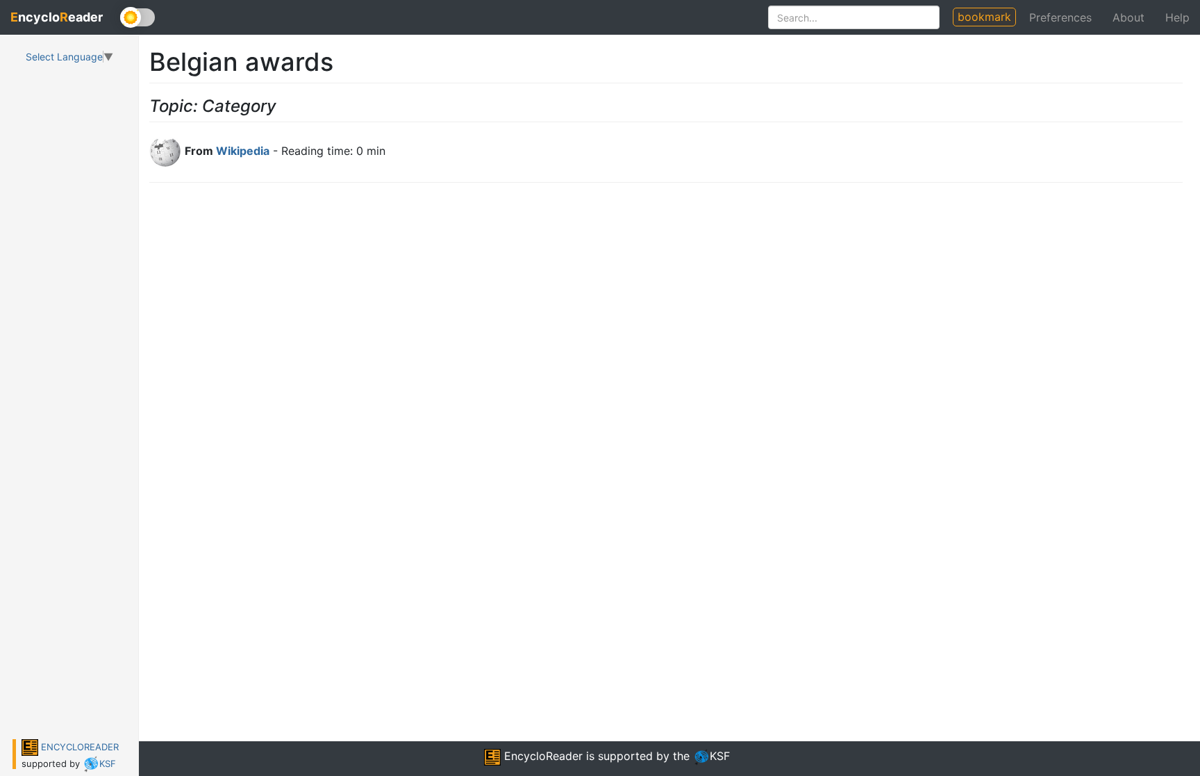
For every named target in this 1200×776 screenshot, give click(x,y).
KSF (107, 763)
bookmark (984, 17)
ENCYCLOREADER (78, 746)
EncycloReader (542, 756)
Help (1177, 17)
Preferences (1060, 17)
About (1128, 17)
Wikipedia (242, 151)
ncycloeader (56, 17)
